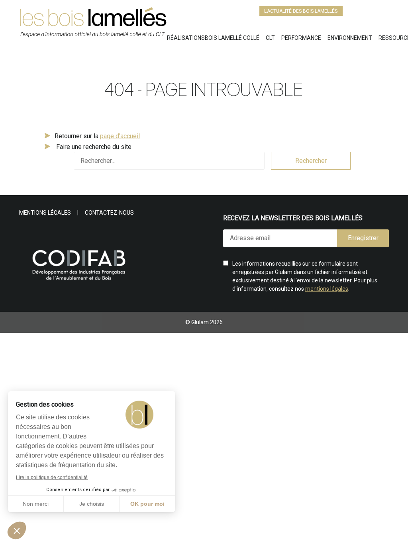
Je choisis (91, 504)
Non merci (36, 504)
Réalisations (186, 38)
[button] (16, 530)
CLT (270, 38)
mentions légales (326, 289)
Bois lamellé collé (232, 38)
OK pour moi (147, 504)
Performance (301, 38)
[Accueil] (93, 25)
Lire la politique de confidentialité (52, 477)
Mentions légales (45, 212)
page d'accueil (120, 136)
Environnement (350, 38)
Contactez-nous (109, 212)
